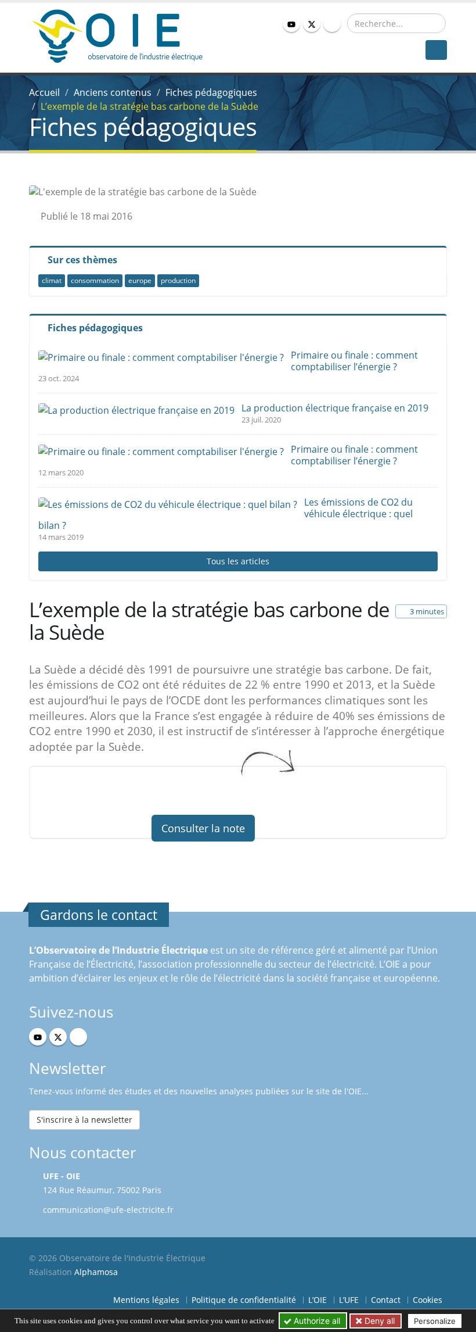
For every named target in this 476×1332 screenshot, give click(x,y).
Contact (386, 1299)
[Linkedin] (332, 23)
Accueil (44, 92)
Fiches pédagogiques (211, 92)
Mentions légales (146, 1299)
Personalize (435, 1321)
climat (52, 280)
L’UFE (349, 1299)
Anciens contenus (113, 92)
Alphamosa (96, 1271)
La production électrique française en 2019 (334, 408)
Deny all (378, 1321)
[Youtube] (291, 23)
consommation (95, 280)
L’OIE (317, 1299)
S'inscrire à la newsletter (84, 1119)
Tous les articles (238, 561)
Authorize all (315, 1321)
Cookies (427, 1299)
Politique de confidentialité (244, 1299)
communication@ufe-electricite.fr (108, 1209)
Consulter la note (203, 828)
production (178, 280)
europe (140, 280)
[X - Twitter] (311, 23)
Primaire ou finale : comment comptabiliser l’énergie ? (354, 361)
